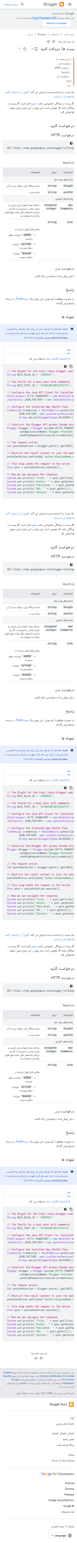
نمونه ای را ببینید (63, 96)
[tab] (69, 349)
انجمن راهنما (68, 1439)
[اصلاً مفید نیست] (48, 41)
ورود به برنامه (10, 4)
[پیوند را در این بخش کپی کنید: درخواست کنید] (46, 126)
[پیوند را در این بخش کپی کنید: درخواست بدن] (51, 269)
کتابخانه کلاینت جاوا (57, 358)
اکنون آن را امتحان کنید (17, 92)
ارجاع (30, 34)
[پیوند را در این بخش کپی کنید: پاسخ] (62, 290)
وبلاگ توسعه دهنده (65, 1444)
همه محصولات (67, 1511)
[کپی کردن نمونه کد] (71, 366)
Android (69, 1483)
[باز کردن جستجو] (22, 4)
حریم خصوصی (58, 1526)
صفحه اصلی (69, 34)
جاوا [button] (69, 349)
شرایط (71, 1526)
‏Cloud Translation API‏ (44, 17)
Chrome (69, 1488)
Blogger (51, 4)
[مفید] (53, 41)
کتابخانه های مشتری (65, 1423)
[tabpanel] (38, 427)
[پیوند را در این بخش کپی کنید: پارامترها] (58, 162)
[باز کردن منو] (69, 4)
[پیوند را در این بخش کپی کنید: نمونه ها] (57, 317)
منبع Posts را (21, 298)
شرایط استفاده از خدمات (62, 1460)
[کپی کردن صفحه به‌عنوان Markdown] (25, 49)
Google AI (68, 1506)
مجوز (34, 103)
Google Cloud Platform (61, 1500)
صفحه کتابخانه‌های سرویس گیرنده (52, 337)
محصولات (54, 34)
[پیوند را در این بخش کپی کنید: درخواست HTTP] (46, 135)
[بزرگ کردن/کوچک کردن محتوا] (57, 59)
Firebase (69, 1494)
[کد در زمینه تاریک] (71, 143)
